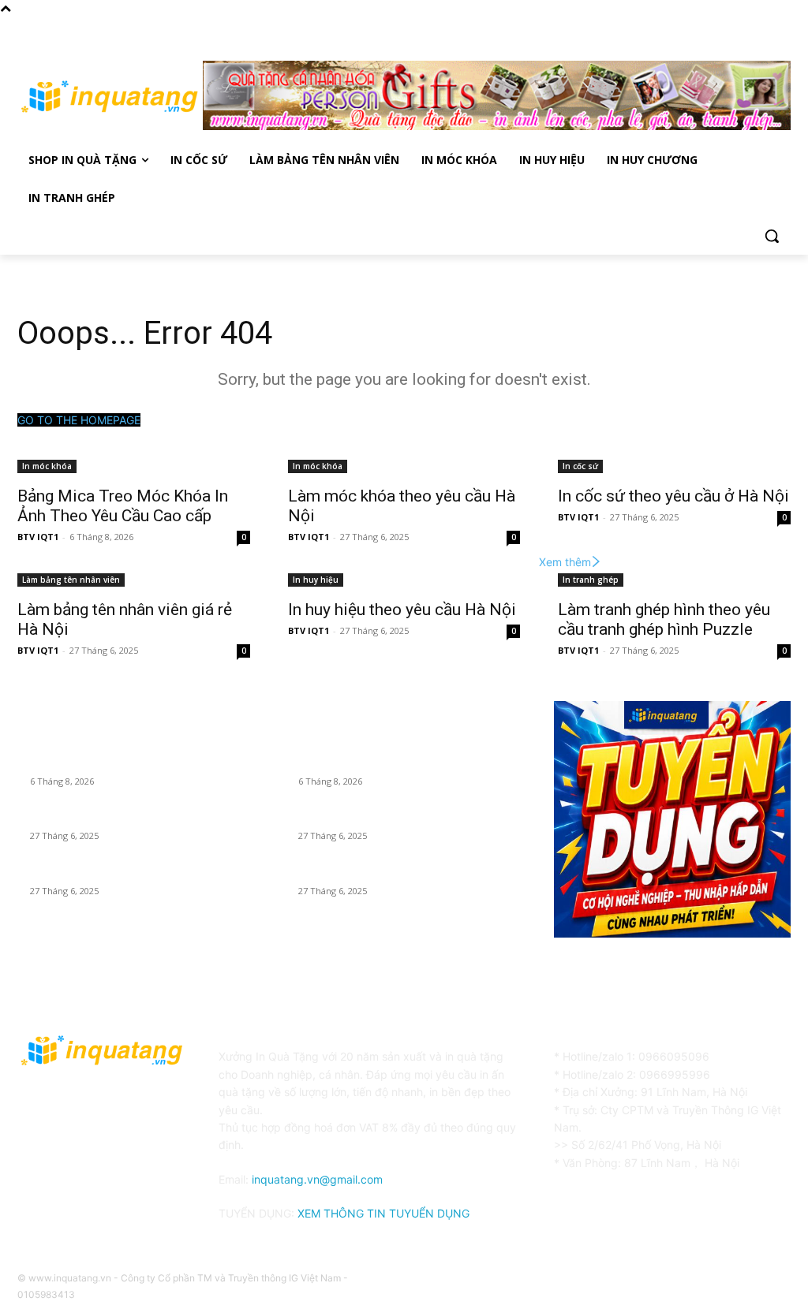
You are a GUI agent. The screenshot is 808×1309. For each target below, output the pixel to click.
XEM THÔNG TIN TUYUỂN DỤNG (383, 1213)
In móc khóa (47, 466)
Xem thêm (565, 562)
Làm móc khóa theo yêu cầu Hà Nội (117, 817)
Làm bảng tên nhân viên (71, 579)
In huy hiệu (316, 579)
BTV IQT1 (37, 537)
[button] (772, 236)
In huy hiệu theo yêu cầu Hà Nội (402, 609)
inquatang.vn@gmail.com (317, 1179)
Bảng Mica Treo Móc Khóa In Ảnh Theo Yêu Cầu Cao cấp (122, 506)
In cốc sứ (580, 466)
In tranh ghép (591, 579)
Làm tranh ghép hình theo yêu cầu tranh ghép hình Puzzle (664, 619)
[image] (672, 819)
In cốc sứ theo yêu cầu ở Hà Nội (673, 496)
